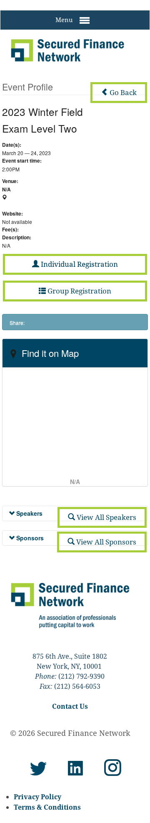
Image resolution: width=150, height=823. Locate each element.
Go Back (122, 92)
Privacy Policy (37, 796)
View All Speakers (105, 517)
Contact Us (70, 706)
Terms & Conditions (47, 807)
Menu (65, 19)
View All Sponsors (105, 542)
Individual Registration (78, 264)
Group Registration (78, 291)
